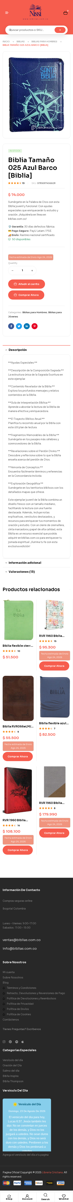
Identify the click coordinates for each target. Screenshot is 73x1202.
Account (27, 1199)
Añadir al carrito (28, 284)
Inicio (6, 41)
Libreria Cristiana (52, 1172)
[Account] (27, 1196)
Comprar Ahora (28, 295)
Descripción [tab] (18, 350)
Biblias (21, 41)
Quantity (12, 263)
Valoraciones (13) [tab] (22, 572)
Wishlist (64, 1199)
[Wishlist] (64, 1196)
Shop (9, 1199)
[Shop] (9, 1196)
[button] (60, 62)
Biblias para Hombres (44, 41)
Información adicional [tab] (25, 563)
